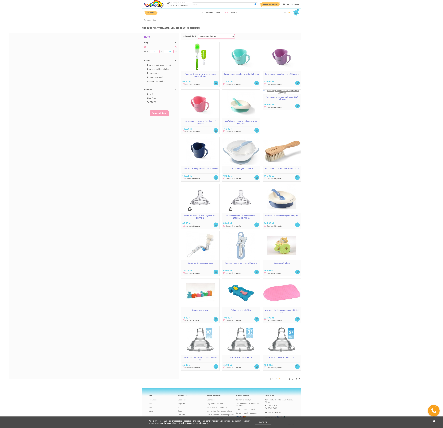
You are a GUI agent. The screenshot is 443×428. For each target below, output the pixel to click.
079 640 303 (184, 6)
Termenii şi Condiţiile (243, 400)
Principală (147, 20)
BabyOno (151, 94)
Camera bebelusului (155, 77)
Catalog (155, 20)
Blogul (180, 411)
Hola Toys (151, 98)
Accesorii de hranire (156, 81)
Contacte (181, 415)
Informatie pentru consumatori (218, 407)
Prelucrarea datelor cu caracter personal (247, 405)
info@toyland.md (274, 412)
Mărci (234, 13)
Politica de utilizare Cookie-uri (247, 409)
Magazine (181, 404)
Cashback (210, 400)
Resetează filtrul (159, 113)
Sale (226, 13)
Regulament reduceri (215, 404)
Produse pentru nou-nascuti (159, 65)
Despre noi (182, 400)
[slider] (145, 47)
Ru (285, 13)
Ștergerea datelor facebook (246, 413)
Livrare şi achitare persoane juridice (220, 415)
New (218, 13)
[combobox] (216, 36)
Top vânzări (207, 13)
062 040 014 (174, 6)
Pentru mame (153, 73)
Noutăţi (180, 407)
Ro (289, 13)
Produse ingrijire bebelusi (158, 69)
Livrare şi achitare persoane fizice (219, 411)
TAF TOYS (151, 102)
